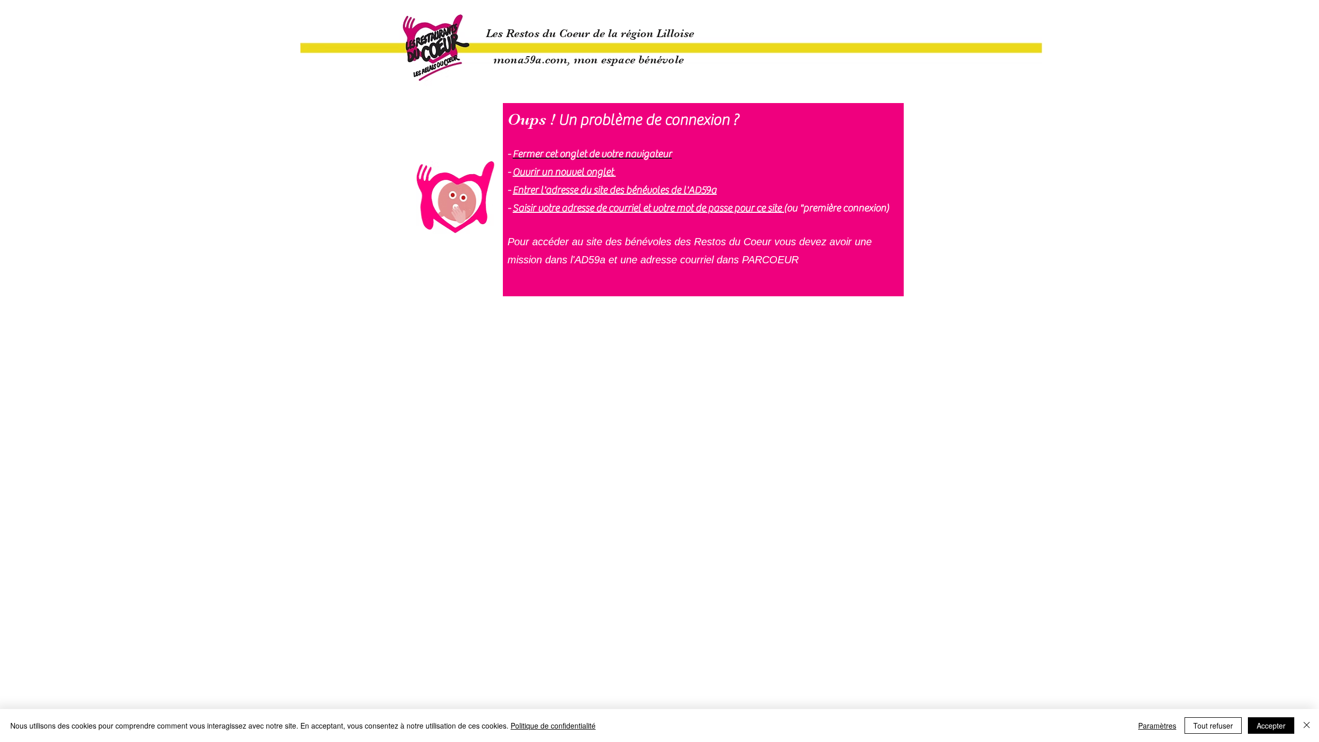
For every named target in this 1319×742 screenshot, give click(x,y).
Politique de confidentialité (553, 725)
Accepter (1271, 725)
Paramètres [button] (1157, 725)
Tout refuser (1213, 725)
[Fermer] (1306, 725)
